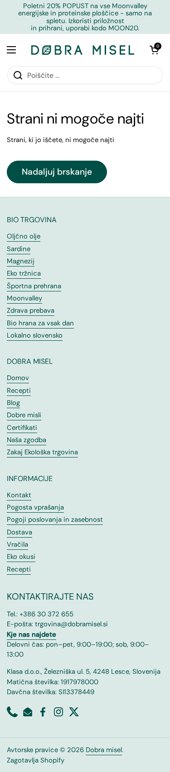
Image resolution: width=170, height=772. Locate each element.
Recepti (19, 390)
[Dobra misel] (82, 50)
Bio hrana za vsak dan (40, 323)
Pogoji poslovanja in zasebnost (55, 519)
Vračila (17, 544)
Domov (18, 377)
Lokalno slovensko (35, 335)
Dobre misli (24, 414)
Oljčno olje (23, 236)
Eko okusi (21, 556)
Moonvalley (24, 298)
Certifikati (22, 427)
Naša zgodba (26, 439)
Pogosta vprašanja (35, 507)
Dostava (19, 532)
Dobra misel (104, 749)
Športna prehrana (34, 286)
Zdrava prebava (30, 310)
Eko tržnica (24, 273)
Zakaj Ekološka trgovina (42, 452)
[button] (154, 50)
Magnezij (20, 261)
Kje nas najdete (31, 634)
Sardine (18, 248)
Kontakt (19, 495)
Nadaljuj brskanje (57, 171)
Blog (13, 402)
